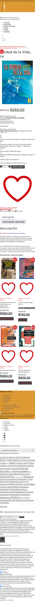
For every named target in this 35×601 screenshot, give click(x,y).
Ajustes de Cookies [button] (6, 536)
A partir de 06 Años (9, 465)
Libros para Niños (9, 486)
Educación (29, 476)
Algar (12, 462)
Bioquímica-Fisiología (10, 48)
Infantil (12, 484)
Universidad (25, 498)
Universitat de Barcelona (13, 500)
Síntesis (15, 497)
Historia (3, 484)
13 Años (3, 463)
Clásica (30, 471)
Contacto (7, 31)
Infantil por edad (9, 26)
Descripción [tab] (8, 217)
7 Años (9, 460)
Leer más (23, 320)
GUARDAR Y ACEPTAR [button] (6, 600)
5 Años (24, 457)
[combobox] (17, 449)
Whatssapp (7, 398)
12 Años (31, 460)
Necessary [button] (3, 571)
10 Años (23, 460)
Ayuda (25, 163)
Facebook (7, 395)
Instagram (7, 397)
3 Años (10, 457)
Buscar (22, 517)
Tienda (6, 30)
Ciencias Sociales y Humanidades (14, 470)
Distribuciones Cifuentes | (8, 519)
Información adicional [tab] (13, 222)
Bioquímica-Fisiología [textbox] (17, 450)
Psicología (14, 494)
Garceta (26, 482)
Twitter (6, 402)
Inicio (1, 46)
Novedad (4, 492)
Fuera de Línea (16, 481)
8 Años (16, 460)
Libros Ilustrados (25, 484)
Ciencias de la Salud (13, 248)
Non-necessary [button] (5, 585)
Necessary (5, 573)
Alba (8, 463)
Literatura (24, 487)
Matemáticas (21, 489)
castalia (30, 465)
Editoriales (7, 24)
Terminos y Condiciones (11, 407)
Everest (3, 479)
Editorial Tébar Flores (10, 46)
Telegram (7, 400)
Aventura (22, 465)
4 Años (17, 457)
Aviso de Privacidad (10, 405)
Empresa (7, 22)
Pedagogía (19, 492)
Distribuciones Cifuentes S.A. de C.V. (12, 415)
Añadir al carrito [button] (6, 318)
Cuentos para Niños (9, 474)
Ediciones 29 (24, 474)
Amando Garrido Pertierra (15, 249)
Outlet (6, 28)
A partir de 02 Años (25, 463)
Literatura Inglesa (8, 489)
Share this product (6, 209)
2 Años (3, 457)
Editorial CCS (7, 476)
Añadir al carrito (18, 167)
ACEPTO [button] (16, 536)
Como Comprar (9, 408)
